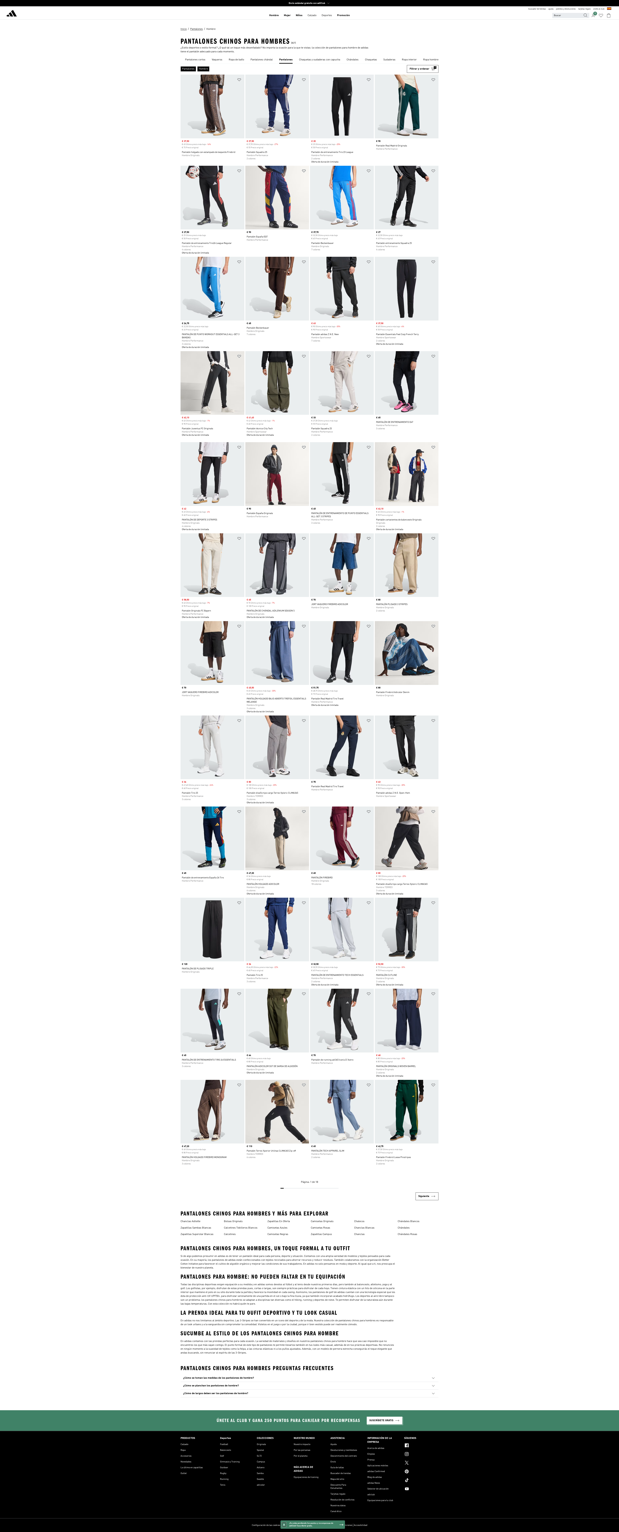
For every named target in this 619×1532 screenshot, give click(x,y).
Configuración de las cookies (266, 1525)
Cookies (303, 1525)
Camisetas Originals (322, 1221)
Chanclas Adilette (190, 1221)
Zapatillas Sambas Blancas (196, 1228)
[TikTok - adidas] (421, 1480)
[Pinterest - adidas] (421, 1472)
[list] (309, 60)
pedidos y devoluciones (566, 9)
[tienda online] (11, 14)
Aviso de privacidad (317, 1525)
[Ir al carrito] (609, 15)
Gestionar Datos (289, 1525)
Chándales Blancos (408, 1221)
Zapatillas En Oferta (278, 1221)
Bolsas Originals (233, 1221)
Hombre (274, 15)
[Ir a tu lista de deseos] (601, 15)
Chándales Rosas (407, 1234)
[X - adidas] (421, 1463)
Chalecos (359, 1221)
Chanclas (359, 1234)
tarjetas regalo (584, 9)
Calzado (312, 15)
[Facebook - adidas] (421, 1445)
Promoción (343, 15)
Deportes (327, 15)
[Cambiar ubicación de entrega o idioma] (609, 9)
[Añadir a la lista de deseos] (239, 80)
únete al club (598, 9)
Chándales (404, 1228)
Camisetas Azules (277, 1228)
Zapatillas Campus (321, 1234)
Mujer (287, 15)
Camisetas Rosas (320, 1228)
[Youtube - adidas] (421, 1489)
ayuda (550, 9)
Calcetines (230, 1234)
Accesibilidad (360, 1525)
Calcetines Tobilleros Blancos (240, 1228)
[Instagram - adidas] (421, 1454)
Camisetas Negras (277, 1234)
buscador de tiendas (537, 9)
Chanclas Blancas (364, 1228)
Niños (299, 15)
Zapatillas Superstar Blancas (197, 1234)
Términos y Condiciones (340, 1525)
